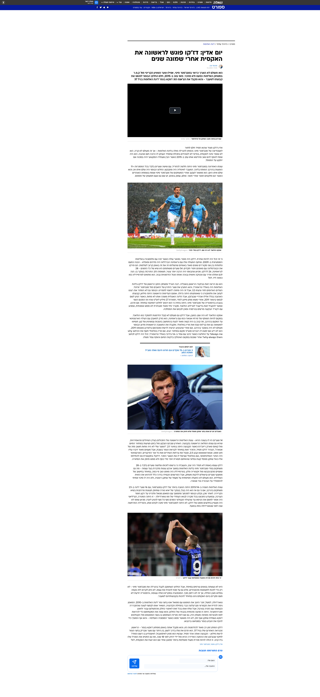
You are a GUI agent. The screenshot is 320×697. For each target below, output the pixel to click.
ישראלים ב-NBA (158, 8)
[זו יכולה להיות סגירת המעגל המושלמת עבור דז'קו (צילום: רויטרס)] (175, 546)
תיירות (145, 2)
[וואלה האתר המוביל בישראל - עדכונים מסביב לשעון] (218, 2)
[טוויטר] (100, 7)
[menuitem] (207, 2)
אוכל (162, 2)
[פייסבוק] (97, 7)
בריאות (154, 2)
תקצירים (147, 8)
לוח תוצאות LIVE (202, 8)
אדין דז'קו (218, 644)
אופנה (127, 2)
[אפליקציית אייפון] (104, 7)
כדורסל (168, 8)
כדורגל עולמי (177, 8)
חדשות (209, 2)
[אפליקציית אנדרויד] (107, 7)
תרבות (183, 2)
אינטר (213, 644)
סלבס (175, 2)
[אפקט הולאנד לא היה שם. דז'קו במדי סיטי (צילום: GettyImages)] (175, 218)
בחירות (192, 2)
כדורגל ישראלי (189, 8)
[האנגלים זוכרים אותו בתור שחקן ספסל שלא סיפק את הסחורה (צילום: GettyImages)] (175, 399)
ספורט (200, 2)
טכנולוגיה (136, 2)
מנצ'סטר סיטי (205, 644)
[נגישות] (3, 2)
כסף (168, 2)
